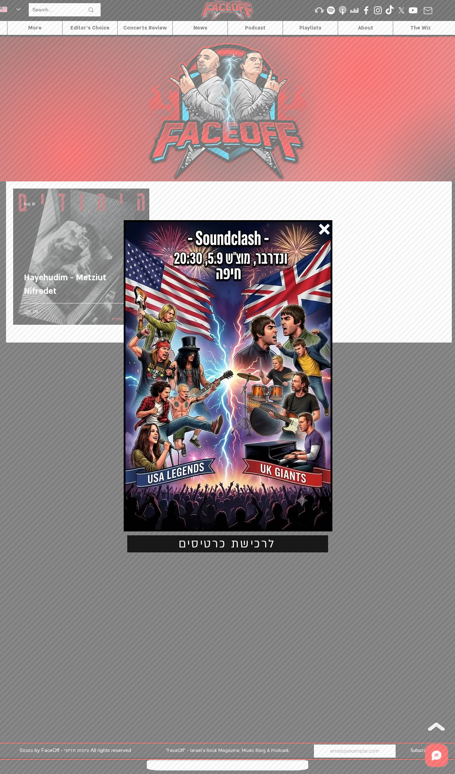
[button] (324, 229)
